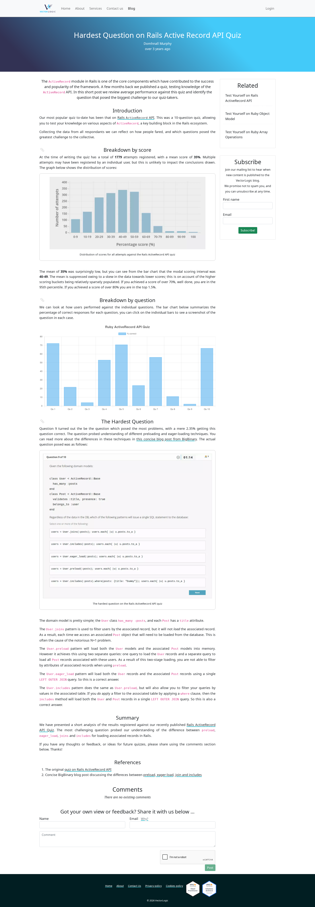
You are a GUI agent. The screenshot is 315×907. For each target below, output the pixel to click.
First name (231, 199)
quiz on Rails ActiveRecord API (88, 769)
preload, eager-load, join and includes (172, 775)
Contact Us (134, 886)
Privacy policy (153, 886)
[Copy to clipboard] (42, 150)
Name (44, 818)
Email (139, 818)
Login (270, 8)
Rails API (135, 117)
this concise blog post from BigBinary (166, 439)
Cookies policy (174, 886)
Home (65, 8)
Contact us (115, 8)
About (80, 8)
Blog (131, 8)
